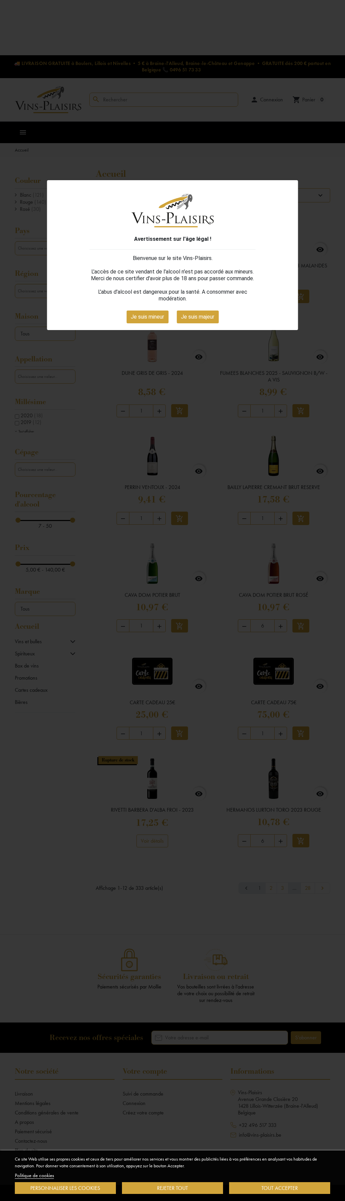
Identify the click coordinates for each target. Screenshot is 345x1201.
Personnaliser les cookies (65, 1188)
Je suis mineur (147, 317)
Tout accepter (279, 1188)
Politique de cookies (34, 1175)
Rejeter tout (172, 1188)
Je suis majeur (197, 317)
